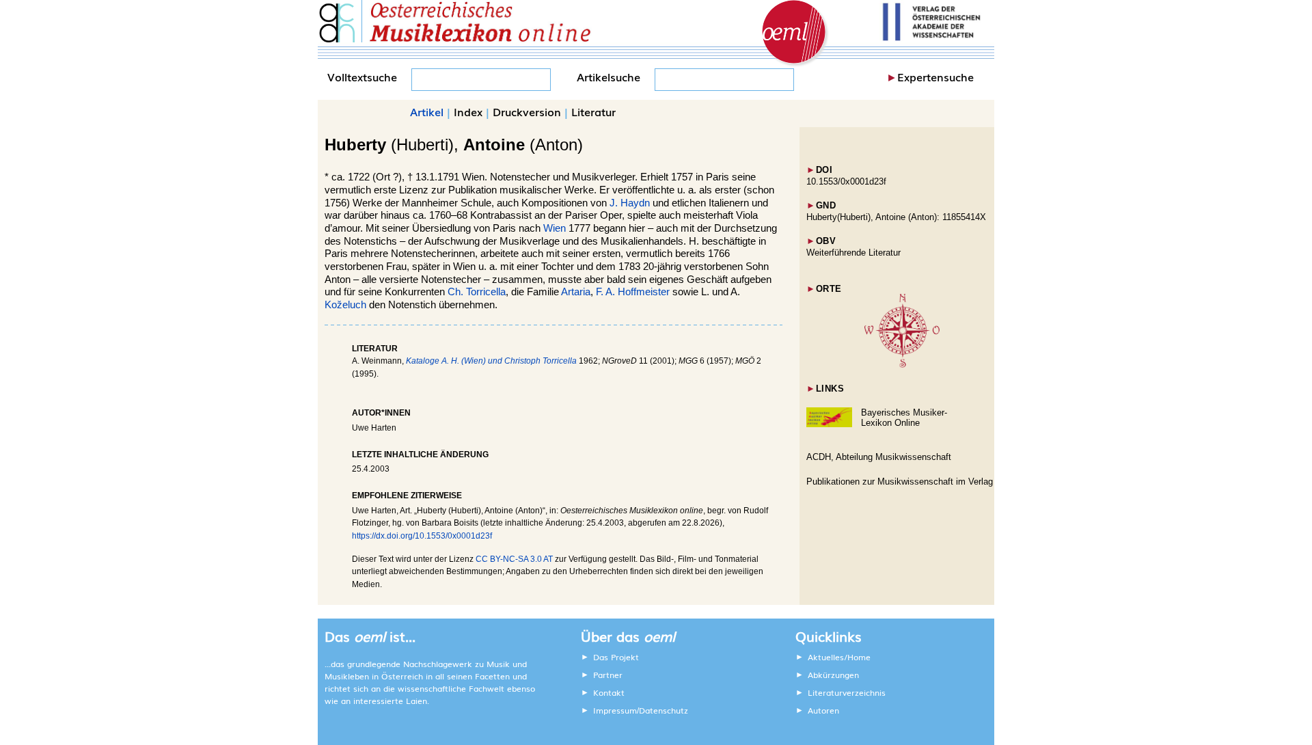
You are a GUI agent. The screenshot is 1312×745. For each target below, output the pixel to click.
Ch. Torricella (477, 291)
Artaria (575, 291)
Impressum (615, 710)
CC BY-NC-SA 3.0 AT (514, 559)
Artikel (426, 111)
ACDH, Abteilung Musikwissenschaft (878, 457)
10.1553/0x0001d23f (846, 181)
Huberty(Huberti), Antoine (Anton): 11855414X (896, 217)
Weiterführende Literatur (853, 252)
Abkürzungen (833, 674)
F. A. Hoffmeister (633, 291)
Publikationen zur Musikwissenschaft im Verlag (899, 481)
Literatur (593, 111)
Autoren (823, 710)
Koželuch (345, 304)
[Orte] (902, 365)
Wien (554, 228)
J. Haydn (630, 203)
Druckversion (527, 111)
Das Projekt (616, 657)
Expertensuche (935, 76)
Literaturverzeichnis (847, 692)
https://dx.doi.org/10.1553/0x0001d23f (422, 536)
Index (468, 111)
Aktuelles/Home (839, 657)
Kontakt (609, 692)
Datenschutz (663, 710)
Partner (608, 674)
